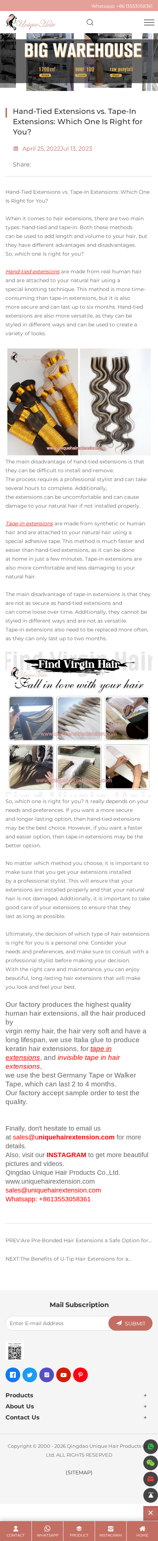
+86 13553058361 (134, 6)
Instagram (110, 1535)
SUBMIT (135, 1323)
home (142, 1535)
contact (16, 1535)
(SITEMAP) (79, 1472)
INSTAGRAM (66, 1155)
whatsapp (47, 1535)
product (79, 1535)
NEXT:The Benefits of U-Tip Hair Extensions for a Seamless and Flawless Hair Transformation (67, 1261)
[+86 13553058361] (150, 1446)
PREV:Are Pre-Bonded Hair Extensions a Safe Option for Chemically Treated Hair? (77, 1243)
